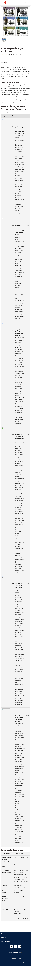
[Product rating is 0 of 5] (4, 54)
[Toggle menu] (2, 2)
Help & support (12, 958)
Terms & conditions (7, 963)
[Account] (29, 3)
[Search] (17, 3)
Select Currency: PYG (15, 952)
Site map (20, 958)
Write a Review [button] (20, 54)
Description (4, 62)
